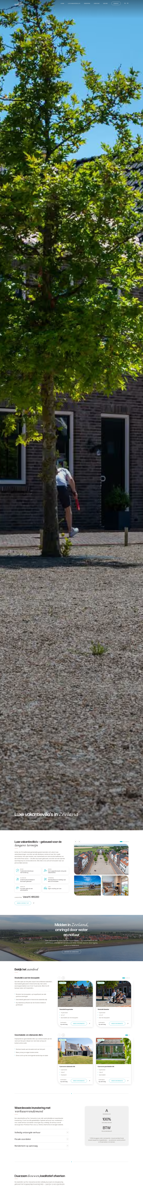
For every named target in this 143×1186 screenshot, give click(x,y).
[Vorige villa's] (59, 978)
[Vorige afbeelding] (75, 841)
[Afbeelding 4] (126, 841)
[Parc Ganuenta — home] (19, 3)
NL (125, 3)
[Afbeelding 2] (123, 841)
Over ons (96, 3)
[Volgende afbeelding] (79, 841)
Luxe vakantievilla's (74, 3)
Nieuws (105, 3)
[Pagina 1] (126, 1035)
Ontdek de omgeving (71, 952)
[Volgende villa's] (63, 978)
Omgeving (87, 3)
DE (127, 3)
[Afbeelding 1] (121, 841)
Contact (116, 3)
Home (62, 3)
